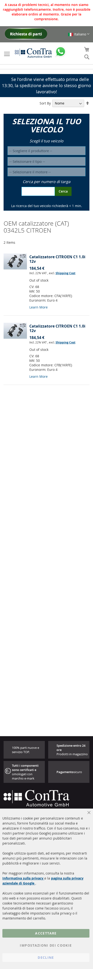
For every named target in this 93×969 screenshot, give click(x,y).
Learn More (38, 307)
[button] (78, 34)
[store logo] (33, 53)
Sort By (45, 103)
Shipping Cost (65, 273)
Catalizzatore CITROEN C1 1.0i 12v (57, 259)
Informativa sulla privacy (23, 878)
